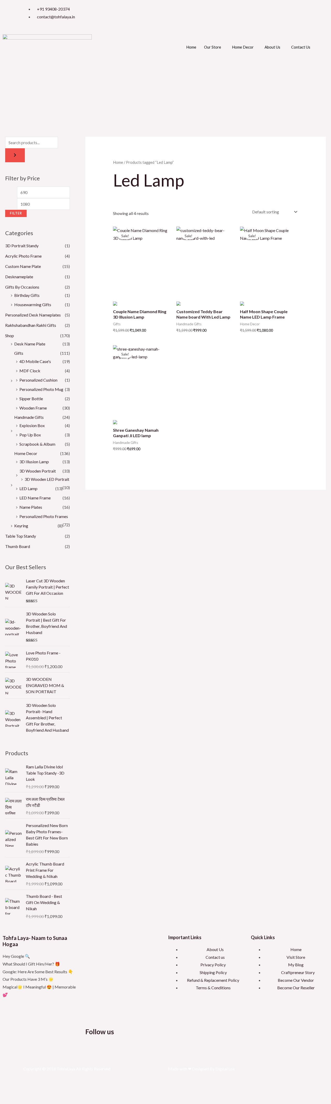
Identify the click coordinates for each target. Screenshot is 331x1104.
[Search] (15, 155)
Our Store (212, 47)
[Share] (38, 1090)
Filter (16, 213)
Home (191, 47)
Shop (9, 335)
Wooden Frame (33, 407)
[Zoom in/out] (7, 1090)
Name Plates (30, 507)
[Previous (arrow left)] (7, 1100)
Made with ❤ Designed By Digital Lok (201, 1068)
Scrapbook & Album (37, 444)
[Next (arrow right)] (22, 1100)
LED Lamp (28, 488)
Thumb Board (17, 546)
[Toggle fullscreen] (22, 1090)
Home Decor (243, 47)
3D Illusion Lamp (34, 461)
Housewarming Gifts (32, 304)
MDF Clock (29, 370)
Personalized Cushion (38, 379)
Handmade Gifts (29, 417)
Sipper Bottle (31, 398)
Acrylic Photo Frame (23, 255)
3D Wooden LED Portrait (47, 479)
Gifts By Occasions (22, 286)
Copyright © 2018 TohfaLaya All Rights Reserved (66, 1068)
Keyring (21, 525)
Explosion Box (32, 425)
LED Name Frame (35, 497)
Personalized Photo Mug (41, 389)
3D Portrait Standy (22, 245)
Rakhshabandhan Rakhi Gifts (30, 325)
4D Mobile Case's (35, 361)
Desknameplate (19, 276)
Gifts (18, 353)
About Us (272, 47)
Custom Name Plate (23, 266)
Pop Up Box (30, 434)
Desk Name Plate (29, 343)
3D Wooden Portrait (37, 470)
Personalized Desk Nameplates (33, 314)
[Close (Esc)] (53, 1090)
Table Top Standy (20, 536)
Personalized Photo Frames (43, 516)
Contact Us (300, 47)
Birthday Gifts (27, 295)
